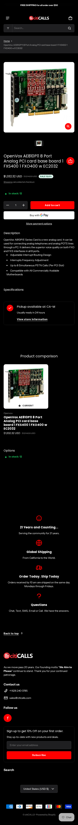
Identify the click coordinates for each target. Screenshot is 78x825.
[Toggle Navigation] (8, 18)
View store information (32, 319)
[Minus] (8, 205)
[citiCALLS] (39, 18)
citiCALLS (30, 814)
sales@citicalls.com (20, 698)
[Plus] (24, 205)
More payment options (39, 223)
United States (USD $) (36, 788)
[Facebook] (8, 718)
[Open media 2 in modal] (39, 97)
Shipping (8, 182)
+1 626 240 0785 (18, 690)
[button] (39, 28)
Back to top (11, 633)
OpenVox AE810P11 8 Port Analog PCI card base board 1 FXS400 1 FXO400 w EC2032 (25, 423)
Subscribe (39, 755)
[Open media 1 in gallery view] (39, 143)
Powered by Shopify (46, 814)
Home (7, 41)
